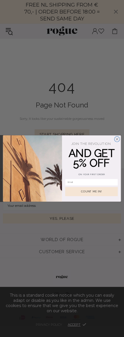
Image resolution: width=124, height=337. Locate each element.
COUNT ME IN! (91, 191)
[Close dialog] (117, 139)
